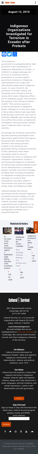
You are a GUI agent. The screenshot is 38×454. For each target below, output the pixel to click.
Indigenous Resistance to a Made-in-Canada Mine (32, 242)
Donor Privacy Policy (21, 446)
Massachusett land (26, 332)
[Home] (10, 2)
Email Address (19, 415)
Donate (19, 398)
